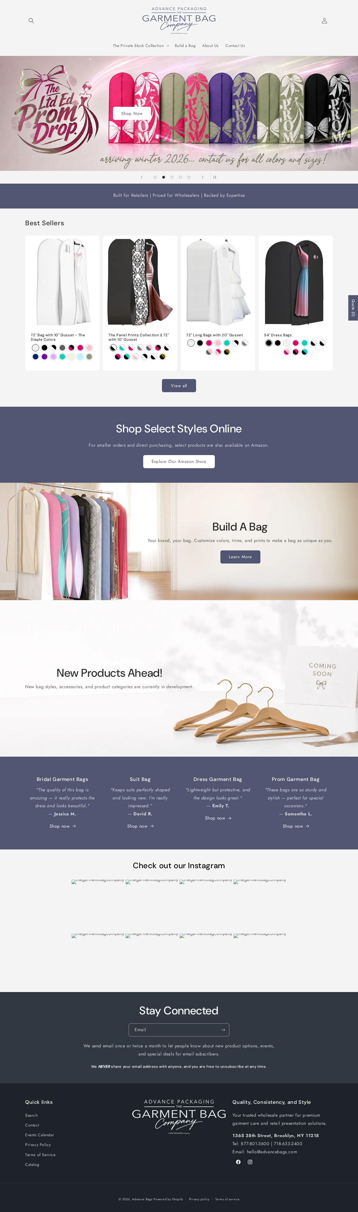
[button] (31, 21)
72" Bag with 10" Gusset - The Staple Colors (58, 337)
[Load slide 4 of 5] (180, 177)
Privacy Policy (38, 1144)
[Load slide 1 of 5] (155, 177)
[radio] (35, 347)
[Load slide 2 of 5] (163, 177)
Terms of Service (40, 1154)
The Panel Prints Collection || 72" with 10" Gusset (139, 337)
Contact (32, 1125)
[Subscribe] (223, 1029)
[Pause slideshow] (216, 177)
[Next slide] (202, 177)
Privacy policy (199, 1199)
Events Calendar (39, 1135)
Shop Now (132, 113)
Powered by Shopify (168, 1199)
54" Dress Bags (278, 335)
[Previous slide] (141, 177)
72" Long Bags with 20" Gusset (214, 335)
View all (179, 386)
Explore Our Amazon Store (179, 461)
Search (31, 1115)
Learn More (240, 557)
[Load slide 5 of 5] (189, 177)
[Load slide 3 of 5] (172, 177)
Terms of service (227, 1199)
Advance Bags (142, 1199)
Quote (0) (353, 307)
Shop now (60, 826)
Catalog (32, 1164)
